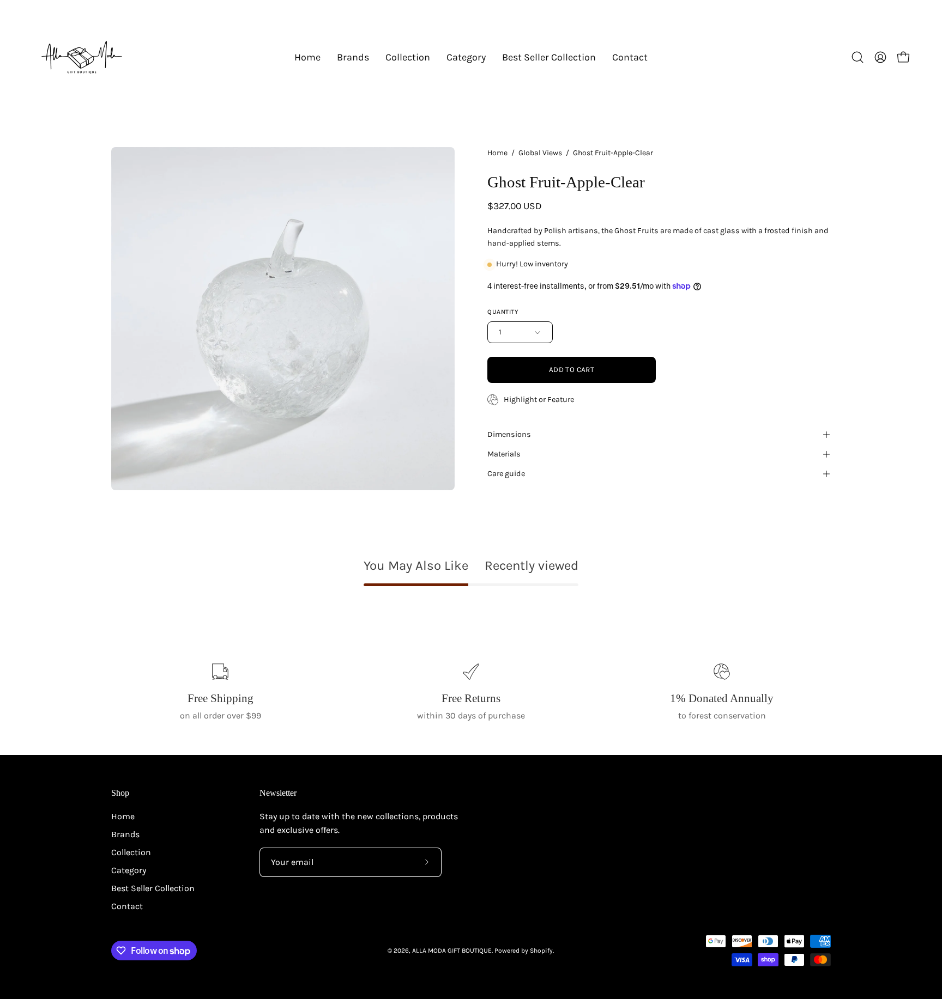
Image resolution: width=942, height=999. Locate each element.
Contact (127, 906)
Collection (131, 852)
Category (128, 870)
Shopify (541, 950)
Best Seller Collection (153, 888)
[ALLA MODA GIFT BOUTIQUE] (82, 57)
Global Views (540, 152)
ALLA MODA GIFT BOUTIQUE (452, 950)
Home (497, 152)
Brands (125, 834)
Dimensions (509, 434)
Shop (120, 792)
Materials (504, 454)
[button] (353, 57)
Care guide (506, 473)
